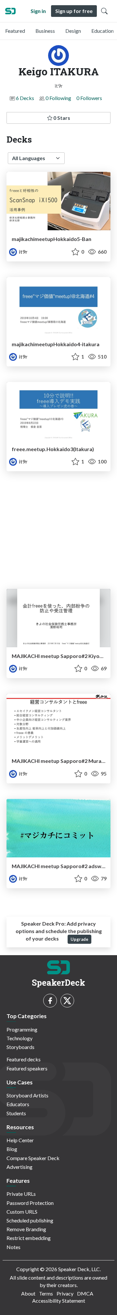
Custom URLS (21, 1211)
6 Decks (25, 98)
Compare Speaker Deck (32, 1158)
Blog (11, 1149)
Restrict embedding (28, 1238)
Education (102, 31)
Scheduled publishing (29, 1220)
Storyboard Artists (27, 1095)
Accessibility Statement (58, 1300)
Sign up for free (74, 11)
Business (45, 31)
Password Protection (30, 1203)
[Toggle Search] (104, 11)
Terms (46, 1293)
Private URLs (21, 1194)
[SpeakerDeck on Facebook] (50, 1000)
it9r (23, 251)
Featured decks (23, 1059)
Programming (21, 1029)
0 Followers (89, 98)
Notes (13, 1247)
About (28, 1293)
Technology (19, 1038)
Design (73, 31)
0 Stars (61, 118)
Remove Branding (26, 1229)
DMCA (85, 1293)
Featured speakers (26, 1068)
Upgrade (79, 939)
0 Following (58, 98)
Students (16, 1113)
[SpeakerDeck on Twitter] (67, 1000)
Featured (15, 31)
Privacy (65, 1293)
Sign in (38, 11)
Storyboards (20, 1047)
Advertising (19, 1167)
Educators (17, 1104)
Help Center (20, 1140)
